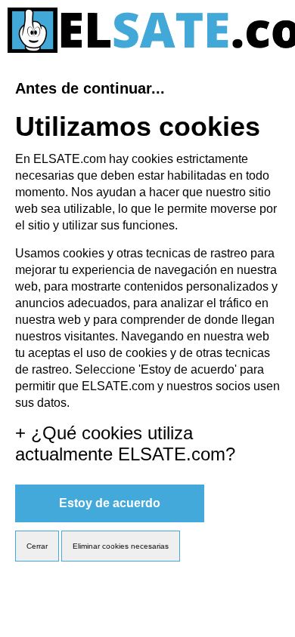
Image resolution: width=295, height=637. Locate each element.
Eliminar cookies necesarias (121, 546)
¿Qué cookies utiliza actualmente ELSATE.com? (125, 443)
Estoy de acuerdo (109, 503)
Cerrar (37, 546)
